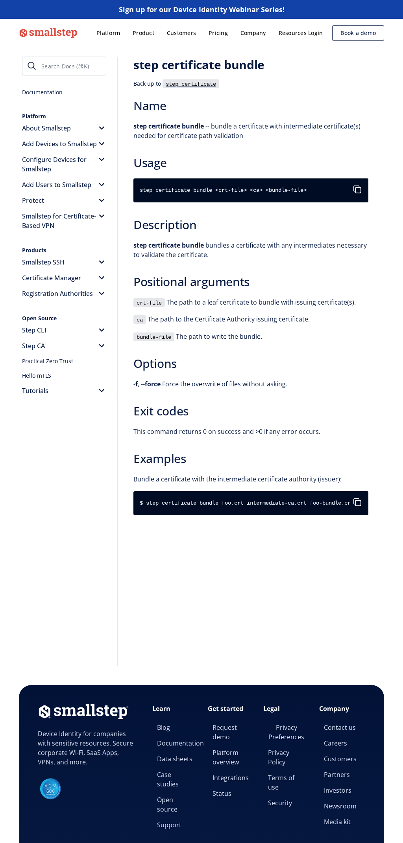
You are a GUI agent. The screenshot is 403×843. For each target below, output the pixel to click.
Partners (337, 774)
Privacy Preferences (286, 732)
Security (280, 803)
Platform (108, 33)
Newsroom (340, 806)
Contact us (340, 727)
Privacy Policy (278, 757)
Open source (167, 804)
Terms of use (281, 782)
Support (169, 825)
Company (253, 33)
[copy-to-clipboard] (358, 186)
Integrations (231, 777)
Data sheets (174, 759)
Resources (293, 33)
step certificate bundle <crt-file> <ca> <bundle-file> (223, 190)
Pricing (218, 33)
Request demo (225, 732)
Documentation (177, 743)
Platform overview (226, 757)
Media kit (337, 821)
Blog (163, 727)
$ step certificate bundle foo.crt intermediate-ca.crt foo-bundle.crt (247, 503)
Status (222, 793)
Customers (181, 33)
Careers (335, 743)
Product (143, 33)
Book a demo (358, 33)
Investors (337, 790)
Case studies (168, 779)
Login (315, 33)
